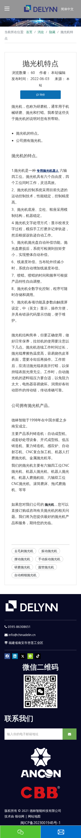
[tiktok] (38, 656)
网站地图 (34, 816)
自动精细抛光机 (25, 575)
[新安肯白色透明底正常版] (40, 762)
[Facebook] (7, 656)
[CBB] (40, 793)
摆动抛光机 (22, 559)
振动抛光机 (49, 551)
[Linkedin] (15, 656)
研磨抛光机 (22, 567)
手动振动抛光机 (49, 559)
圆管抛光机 (46, 567)
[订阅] (69, 734)
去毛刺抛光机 (23, 551)
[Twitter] (22, 656)
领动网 (19, 816)
